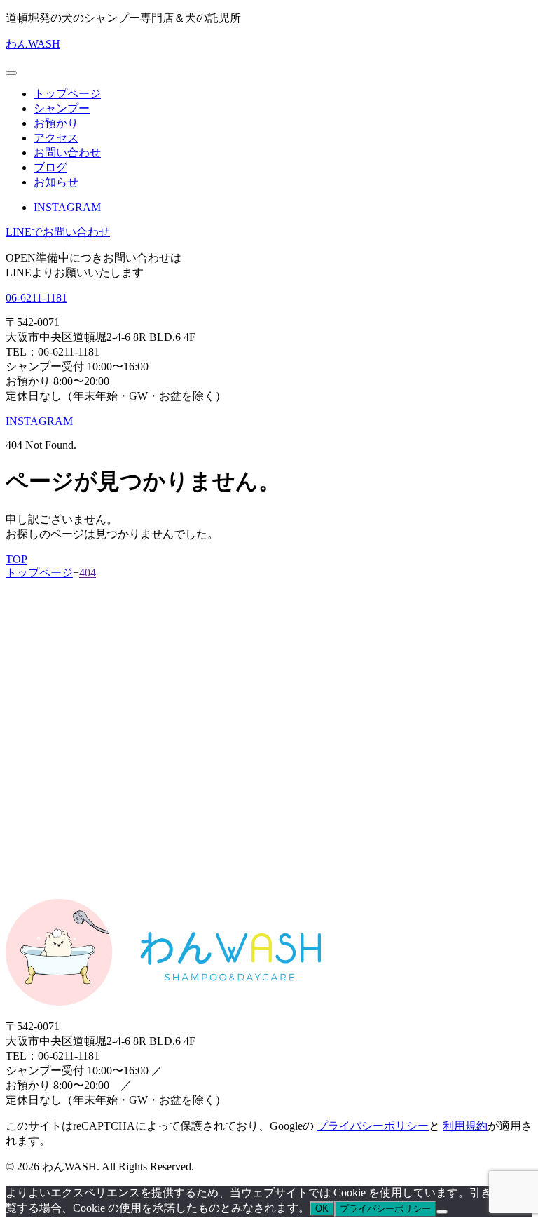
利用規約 (465, 1126)
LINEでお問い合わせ (58, 232)
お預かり (56, 123)
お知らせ (56, 182)
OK (322, 1208)
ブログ (50, 167)
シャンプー (62, 108)
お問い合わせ (67, 152)
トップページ (67, 94)
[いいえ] (442, 1212)
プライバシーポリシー (373, 1126)
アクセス (56, 138)
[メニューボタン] (11, 73)
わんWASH (33, 44)
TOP (16, 559)
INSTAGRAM (67, 207)
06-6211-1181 (36, 298)
